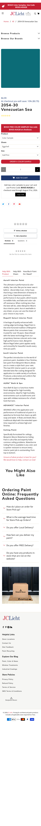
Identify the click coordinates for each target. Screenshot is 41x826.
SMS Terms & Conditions (12, 691)
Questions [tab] (21, 241)
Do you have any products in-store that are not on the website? (20, 555)
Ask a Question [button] (21, 236)
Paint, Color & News (10, 661)
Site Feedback (8, 647)
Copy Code (20, 195)
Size (2, 151)
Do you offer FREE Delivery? (19, 545)
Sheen (3, 142)
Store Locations (8, 639)
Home (6, 21)
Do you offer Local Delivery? (20, 527)
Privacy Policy (7, 679)
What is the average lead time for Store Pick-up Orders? (21, 518)
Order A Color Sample (20, 161)
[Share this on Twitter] (3, 204)
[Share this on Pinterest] (14, 204)
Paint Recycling (8, 651)
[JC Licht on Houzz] (11, 628)
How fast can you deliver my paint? (20, 536)
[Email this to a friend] (19, 204)
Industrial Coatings (9, 669)
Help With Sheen (17, 272)
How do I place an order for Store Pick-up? (19, 508)
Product (4, 134)
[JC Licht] (20, 13)
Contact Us (6, 643)
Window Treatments (10, 665)
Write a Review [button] (21, 231)
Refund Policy (7, 683)
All (13, 21)
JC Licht (10, 712)
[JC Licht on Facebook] (3, 628)
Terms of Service (9, 687)
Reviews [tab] (8, 241)
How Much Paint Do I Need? (30, 272)
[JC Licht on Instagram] (8, 628)
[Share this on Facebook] (9, 204)
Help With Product (6, 272)
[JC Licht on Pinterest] (6, 628)
